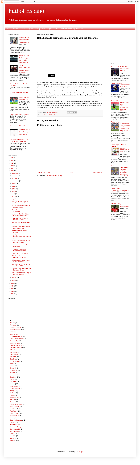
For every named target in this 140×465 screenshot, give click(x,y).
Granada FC (47, 115)
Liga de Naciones (15, 388)
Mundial (12, 395)
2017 (12, 168)
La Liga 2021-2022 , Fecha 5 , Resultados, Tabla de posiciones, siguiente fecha (24, 59)
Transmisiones (14, 431)
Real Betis (54, 115)
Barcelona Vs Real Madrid (119, 67)
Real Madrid (13, 411)
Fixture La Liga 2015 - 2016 (18, 126)
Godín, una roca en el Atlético (20, 253)
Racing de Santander (16, 404)
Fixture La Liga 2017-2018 (29, 28)
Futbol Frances (116, 166)
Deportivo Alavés (15, 343)
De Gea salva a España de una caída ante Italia (21, 206)
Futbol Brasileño (116, 83)
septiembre (15, 181)
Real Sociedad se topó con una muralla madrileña (21, 265)
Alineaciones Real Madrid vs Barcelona (125, 70)
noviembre (15, 176)
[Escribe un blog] (70, 112)
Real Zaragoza (14, 415)
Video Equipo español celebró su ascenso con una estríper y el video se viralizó (24, 69)
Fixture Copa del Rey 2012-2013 (72, 28)
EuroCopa (13, 359)
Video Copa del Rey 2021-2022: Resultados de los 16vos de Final (24, 132)
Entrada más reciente (44, 172)
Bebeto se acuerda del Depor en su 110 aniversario (21, 261)
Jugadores (13, 377)
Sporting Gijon (14, 424)
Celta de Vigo (14, 334)
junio (13, 188)
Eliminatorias (14, 354)
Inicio (8, 28)
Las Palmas (13, 381)
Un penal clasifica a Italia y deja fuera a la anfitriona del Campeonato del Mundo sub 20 (125, 127)
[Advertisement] (70, 55)
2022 (12, 158)
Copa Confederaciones (17, 338)
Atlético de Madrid (15, 329)
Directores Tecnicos (16, 347)
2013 (12, 288)
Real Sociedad (14, 413)
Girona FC (13, 368)
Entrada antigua (97, 172)
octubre (14, 178)
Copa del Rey (14, 341)
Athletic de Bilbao (15, 327)
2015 (12, 283)
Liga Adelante (14, 386)
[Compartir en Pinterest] (76, 112)
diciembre (15, 173)
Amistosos (13, 325)
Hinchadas (13, 375)
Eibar (11, 350)
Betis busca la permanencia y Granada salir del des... (20, 256)
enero (14, 280)
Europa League (14, 361)
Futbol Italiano (115, 122)
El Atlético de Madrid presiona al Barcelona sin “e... (21, 269)
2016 (12, 171)
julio (13, 186)
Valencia (12, 433)
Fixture (12, 363)
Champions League (16, 336)
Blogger (81, 452)
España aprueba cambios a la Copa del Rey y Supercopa (19, 140)
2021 (12, 160)
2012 (12, 291)
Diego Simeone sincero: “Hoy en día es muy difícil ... (21, 273)
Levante (12, 384)
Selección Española (16, 420)
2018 (12, 166)
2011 (12, 294)
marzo (14, 196)
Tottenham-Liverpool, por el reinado (124, 149)
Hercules (12, 372)
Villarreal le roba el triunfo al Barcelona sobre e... (20, 219)
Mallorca (12, 393)
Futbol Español (27, 10)
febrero (14, 277)
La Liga (12, 379)
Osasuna (12, 402)
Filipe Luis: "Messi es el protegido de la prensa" (19, 250)
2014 (12, 286)
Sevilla (12, 422)
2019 (12, 163)
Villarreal (12, 440)
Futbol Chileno (116, 101)
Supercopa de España (16, 427)
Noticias (12, 399)
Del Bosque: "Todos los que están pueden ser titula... (20, 202)
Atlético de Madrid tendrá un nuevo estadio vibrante (20, 214)
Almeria (12, 323)
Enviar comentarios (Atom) (54, 175)
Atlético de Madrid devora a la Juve (24, 98)
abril (13, 194)
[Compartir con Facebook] (74, 112)
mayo (14, 191)
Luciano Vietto (115, 203)
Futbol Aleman (115, 188)
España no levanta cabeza (20, 199)
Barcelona (13, 332)
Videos (15, 28)
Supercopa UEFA (15, 429)
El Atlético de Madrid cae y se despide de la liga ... (21, 227)
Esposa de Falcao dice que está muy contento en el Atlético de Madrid (24, 40)
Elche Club (13, 352)
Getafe (12, 366)
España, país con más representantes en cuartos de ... (21, 236)
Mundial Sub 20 (14, 397)
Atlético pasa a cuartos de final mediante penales (21, 241)
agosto (14, 183)
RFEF (12, 418)
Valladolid (13, 436)
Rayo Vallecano (14, 406)
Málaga (12, 390)
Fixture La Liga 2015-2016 (49, 28)
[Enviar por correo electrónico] (68, 112)
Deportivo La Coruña (16, 345)
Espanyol (13, 356)
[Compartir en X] (72, 112)
